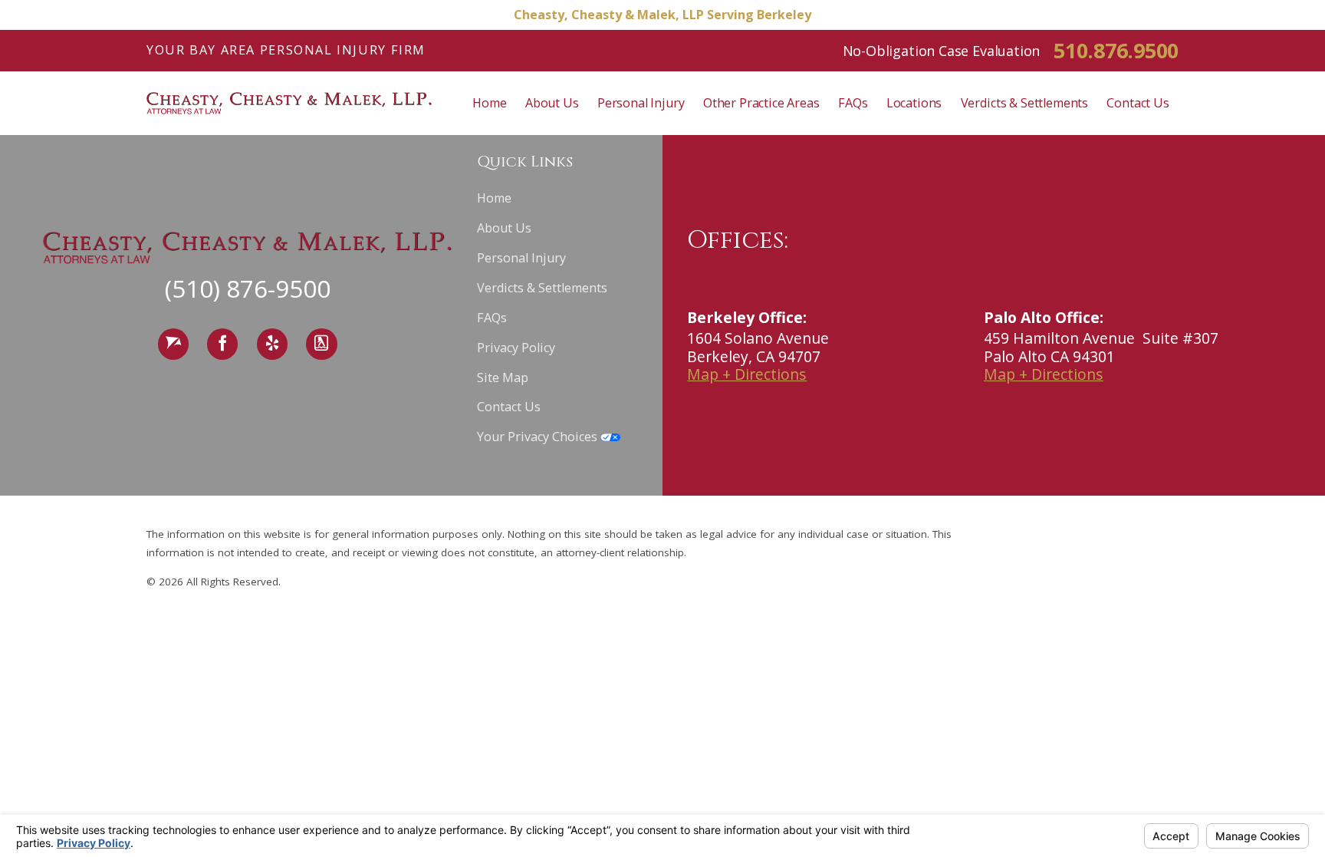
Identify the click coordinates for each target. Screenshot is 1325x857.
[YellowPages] (321, 344)
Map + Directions (747, 374)
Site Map (502, 377)
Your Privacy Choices (538, 436)
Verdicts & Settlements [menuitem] (1024, 102)
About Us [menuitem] (552, 102)
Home (494, 198)
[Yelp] (272, 344)
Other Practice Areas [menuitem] (761, 102)
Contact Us (509, 406)
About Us (504, 227)
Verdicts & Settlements (542, 287)
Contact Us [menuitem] (1137, 102)
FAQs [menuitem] (852, 102)
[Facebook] (222, 344)
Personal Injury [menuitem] (641, 102)
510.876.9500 (1116, 50)
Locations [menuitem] (914, 102)
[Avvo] (173, 344)
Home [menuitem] (489, 102)
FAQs (492, 317)
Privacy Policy (516, 347)
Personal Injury (521, 257)
